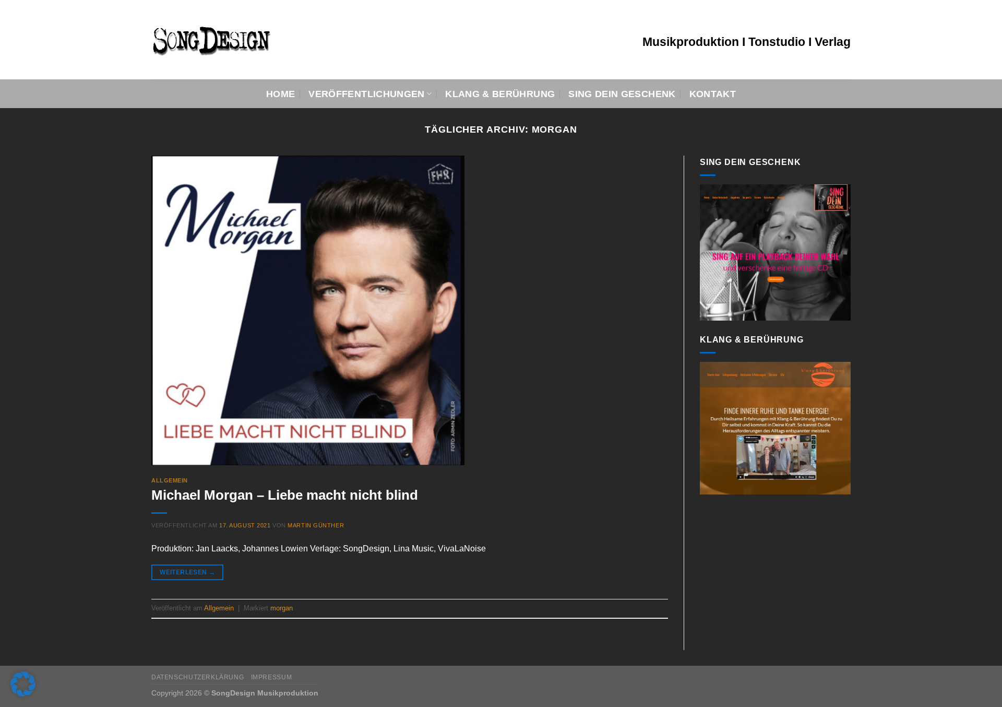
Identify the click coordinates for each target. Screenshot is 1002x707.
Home (280, 94)
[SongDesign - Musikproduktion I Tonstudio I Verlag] (280, 40)
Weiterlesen (187, 572)
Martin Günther (316, 525)
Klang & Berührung (500, 94)
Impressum (271, 677)
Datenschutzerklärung (197, 677)
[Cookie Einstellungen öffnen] (22, 693)
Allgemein (169, 480)
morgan (281, 608)
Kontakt (712, 94)
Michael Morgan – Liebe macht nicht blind (284, 495)
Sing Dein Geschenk (621, 94)
